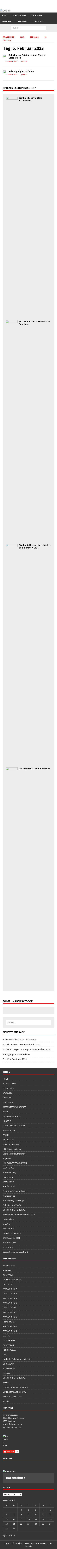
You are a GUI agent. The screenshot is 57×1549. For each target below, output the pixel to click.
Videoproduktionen (11, 1144)
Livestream (8, 1177)
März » (12, 1535)
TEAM (5, 1111)
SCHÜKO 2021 (9, 1186)
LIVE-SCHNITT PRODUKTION (15, 1163)
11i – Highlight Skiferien (21, 71)
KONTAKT (7, 1121)
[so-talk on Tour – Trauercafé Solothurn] (12, 539)
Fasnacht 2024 (9, 1321)
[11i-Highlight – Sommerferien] (12, 986)
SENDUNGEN (36, 15)
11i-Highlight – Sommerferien (34, 768)
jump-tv (24, 61)
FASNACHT (7, 1284)
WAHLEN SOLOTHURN (12, 1396)
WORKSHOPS (9, 1139)
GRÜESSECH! (8, 1345)
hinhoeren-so (9, 1196)
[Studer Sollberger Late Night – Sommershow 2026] (12, 762)
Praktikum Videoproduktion (15, 1191)
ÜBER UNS (38, 21)
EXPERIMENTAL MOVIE (12, 1279)
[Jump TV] (5, 10)
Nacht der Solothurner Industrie (17, 1359)
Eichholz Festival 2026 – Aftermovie (31, 99)
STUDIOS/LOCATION (11, 1116)
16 (28, 1519)
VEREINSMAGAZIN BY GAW (14, 1392)
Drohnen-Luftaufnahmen (14, 1153)
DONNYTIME (8, 1275)
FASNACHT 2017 (10, 1289)
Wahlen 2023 (8, 1228)
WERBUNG (7, 21)
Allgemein (7, 1270)
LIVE (4, 1354)
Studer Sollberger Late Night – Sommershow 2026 (35, 546)
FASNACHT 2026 (10, 1331)
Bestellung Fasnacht (12, 1233)
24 (36, 1524)
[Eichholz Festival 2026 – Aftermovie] (12, 315)
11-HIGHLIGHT (9, 1265)
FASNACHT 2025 (10, 1326)
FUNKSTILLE (8, 1247)
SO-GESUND (8, 1363)
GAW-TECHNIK (9, 1340)
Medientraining (9, 1172)
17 (36, 1519)
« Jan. (5, 1535)
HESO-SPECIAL (9, 1350)
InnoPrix (6, 1224)
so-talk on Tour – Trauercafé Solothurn (34, 323)
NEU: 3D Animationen (12, 1149)
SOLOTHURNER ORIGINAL (14, 1209)
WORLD (6, 1401)
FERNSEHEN (8, 1102)
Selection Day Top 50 (12, 1205)
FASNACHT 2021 (10, 1307)
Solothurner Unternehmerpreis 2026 (19, 1214)
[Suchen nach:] (28, 27)
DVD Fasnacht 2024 (11, 1238)
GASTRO (6, 1335)
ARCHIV (6, 1135)
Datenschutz (8, 1219)
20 (7, 1524)
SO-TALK (6, 1373)
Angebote (23, 21)
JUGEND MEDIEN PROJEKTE (14, 1107)
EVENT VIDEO (8, 1167)
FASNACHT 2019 (10, 1298)
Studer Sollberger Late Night (15, 1252)
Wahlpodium (8, 1181)
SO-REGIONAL (9, 1368)
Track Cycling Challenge (13, 1200)
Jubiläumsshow (9, 1242)
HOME (5, 15)
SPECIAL (6, 1382)
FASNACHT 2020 (10, 1303)
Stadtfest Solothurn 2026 (15, 1059)
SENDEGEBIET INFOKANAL (14, 1125)
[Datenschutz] (28, 1471)
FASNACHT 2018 (10, 1293)
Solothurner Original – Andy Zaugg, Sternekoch (27, 56)
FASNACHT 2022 (10, 1312)
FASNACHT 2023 (10, 1317)
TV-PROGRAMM (19, 15)
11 (43, 1514)
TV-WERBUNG (9, 1130)
